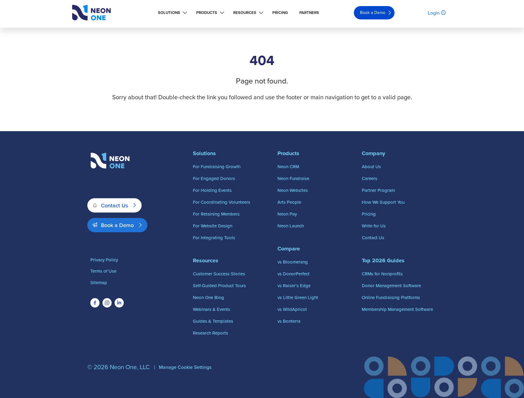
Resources (244, 12)
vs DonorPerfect (293, 273)
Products (206, 12)
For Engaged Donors (214, 178)
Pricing (280, 12)
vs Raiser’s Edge (294, 285)
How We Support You (383, 202)
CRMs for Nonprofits (382, 273)
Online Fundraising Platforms (391, 297)
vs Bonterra (289, 321)
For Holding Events (212, 190)
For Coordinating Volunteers (221, 202)
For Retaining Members (216, 214)
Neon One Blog (208, 297)
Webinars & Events (211, 309)
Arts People (289, 202)
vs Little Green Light (297, 297)
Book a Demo (372, 12)
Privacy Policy (104, 260)
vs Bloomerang (292, 262)
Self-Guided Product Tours (219, 285)
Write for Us (374, 226)
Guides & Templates (213, 321)
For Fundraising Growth (216, 166)
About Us (371, 166)
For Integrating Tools (214, 237)
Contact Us (114, 205)
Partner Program (378, 190)
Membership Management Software (397, 309)
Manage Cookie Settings (185, 367)
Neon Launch (290, 226)
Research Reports (210, 333)
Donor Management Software (391, 285)
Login (434, 12)
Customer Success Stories (219, 273)
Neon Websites (292, 190)
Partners (309, 12)
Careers (369, 178)
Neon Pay (287, 214)
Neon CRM (288, 166)
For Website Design (212, 226)
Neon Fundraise (293, 178)
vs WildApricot (292, 309)
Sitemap (98, 282)
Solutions (169, 12)
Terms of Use (103, 271)
